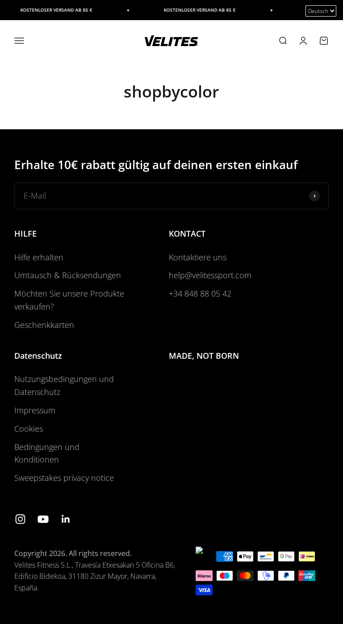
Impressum (34, 410)
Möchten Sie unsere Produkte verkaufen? (69, 300)
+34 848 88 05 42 (200, 293)
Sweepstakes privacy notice (64, 477)
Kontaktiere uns (197, 257)
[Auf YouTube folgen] (43, 519)
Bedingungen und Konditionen (46, 453)
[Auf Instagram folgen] (20, 519)
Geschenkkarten (44, 324)
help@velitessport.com (210, 275)
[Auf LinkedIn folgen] (66, 519)
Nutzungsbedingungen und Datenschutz (64, 385)
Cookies (28, 428)
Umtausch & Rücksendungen (67, 275)
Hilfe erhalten (38, 257)
